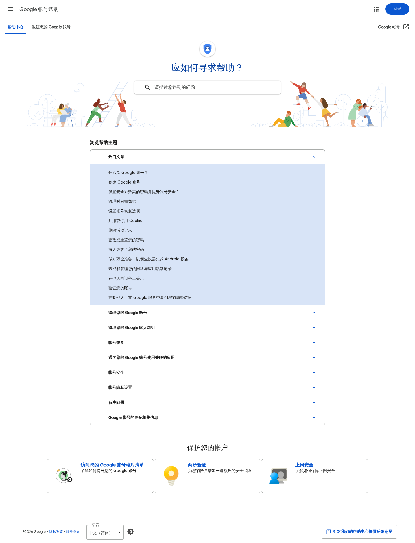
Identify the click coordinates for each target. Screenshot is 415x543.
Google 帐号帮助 (38, 9)
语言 (95, 525)
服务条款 (73, 531)
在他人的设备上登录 (126, 278)
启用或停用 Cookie (125, 220)
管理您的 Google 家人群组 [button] (131, 327)
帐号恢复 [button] (116, 342)
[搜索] (147, 87)
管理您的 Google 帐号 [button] (127, 312)
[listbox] (105, 532)
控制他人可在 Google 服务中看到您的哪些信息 (150, 297)
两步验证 (197, 465)
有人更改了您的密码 (126, 249)
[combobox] (207, 87)
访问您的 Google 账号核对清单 (112, 465)
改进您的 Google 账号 (51, 27)
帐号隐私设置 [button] (120, 387)
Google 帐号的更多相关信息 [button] (133, 417)
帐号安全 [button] (116, 372)
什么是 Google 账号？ (128, 172)
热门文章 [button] (116, 156)
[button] (10, 9)
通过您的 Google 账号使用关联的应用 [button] (141, 357)
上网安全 (304, 465)
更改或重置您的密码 (126, 239)
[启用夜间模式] (130, 531)
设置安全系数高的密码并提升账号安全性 (144, 191)
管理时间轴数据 (122, 201)
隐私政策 (56, 531)
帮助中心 (15, 27)
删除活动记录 (120, 230)
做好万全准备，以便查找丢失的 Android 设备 (148, 259)
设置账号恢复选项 (124, 211)
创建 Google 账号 (124, 182)
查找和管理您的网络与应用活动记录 (140, 268)
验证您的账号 (120, 287)
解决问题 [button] (116, 402)
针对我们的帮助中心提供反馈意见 (362, 531)
